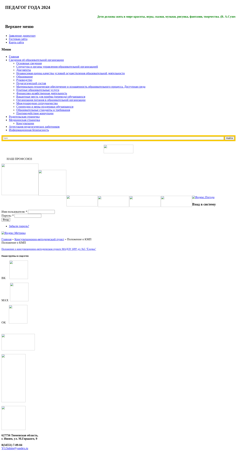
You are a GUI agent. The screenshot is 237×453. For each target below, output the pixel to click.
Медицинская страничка (24, 120)
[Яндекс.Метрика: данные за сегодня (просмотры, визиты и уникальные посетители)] (13, 233)
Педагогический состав (31, 83)
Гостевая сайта (18, 39)
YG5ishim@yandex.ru (14, 448)
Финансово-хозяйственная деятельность (41, 93)
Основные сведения (29, 63)
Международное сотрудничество (37, 103)
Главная (14, 56)
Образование (24, 76)
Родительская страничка (24, 116)
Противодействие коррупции (35, 113)
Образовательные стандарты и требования (43, 110)
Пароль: (7, 215)
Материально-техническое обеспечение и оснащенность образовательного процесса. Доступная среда (80, 86)
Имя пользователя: (14, 211)
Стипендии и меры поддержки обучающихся (44, 106)
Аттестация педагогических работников (34, 126)
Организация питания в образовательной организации (51, 100)
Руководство (24, 80)
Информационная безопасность (29, 130)
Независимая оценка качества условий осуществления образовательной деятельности (70, 73)
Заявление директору (22, 35)
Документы (23, 70)
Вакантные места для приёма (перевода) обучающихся (50, 96)
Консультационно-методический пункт (39, 239)
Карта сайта (16, 42)
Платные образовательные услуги (37, 90)
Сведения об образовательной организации (36, 60)
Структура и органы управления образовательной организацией (57, 66)
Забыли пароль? (19, 226)
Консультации (25, 123)
